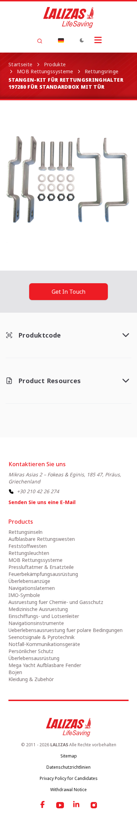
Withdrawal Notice (68, 790)
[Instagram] (93, 805)
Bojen (15, 672)
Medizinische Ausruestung (38, 609)
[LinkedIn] (76, 805)
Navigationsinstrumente (36, 623)
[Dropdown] (60, 40)
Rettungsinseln (25, 532)
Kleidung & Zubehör (31, 679)
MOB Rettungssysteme (45, 71)
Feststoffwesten (27, 546)
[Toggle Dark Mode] (82, 40)
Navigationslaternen (31, 588)
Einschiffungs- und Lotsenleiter (43, 616)
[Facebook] (43, 805)
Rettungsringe (102, 71)
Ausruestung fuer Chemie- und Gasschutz (55, 602)
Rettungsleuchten (28, 553)
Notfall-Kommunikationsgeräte (44, 644)
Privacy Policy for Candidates (69, 778)
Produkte (55, 64)
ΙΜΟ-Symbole (24, 595)
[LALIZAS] (68, 17)
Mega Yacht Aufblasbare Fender (44, 665)
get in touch (68, 291)
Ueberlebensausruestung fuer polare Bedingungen (65, 630)
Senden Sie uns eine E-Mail (42, 502)
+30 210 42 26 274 (38, 491)
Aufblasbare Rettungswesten (41, 539)
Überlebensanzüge (29, 581)
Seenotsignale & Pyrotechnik (41, 637)
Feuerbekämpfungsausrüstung (43, 574)
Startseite (20, 64)
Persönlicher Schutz (30, 651)
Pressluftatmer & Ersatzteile (41, 567)
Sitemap (68, 756)
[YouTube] (60, 805)
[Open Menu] (98, 40)
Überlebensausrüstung (33, 658)
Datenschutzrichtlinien (68, 767)
